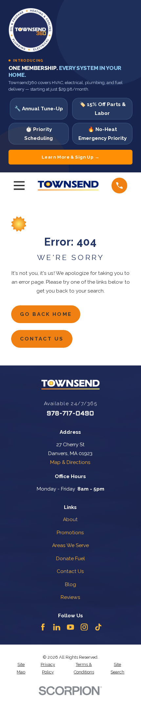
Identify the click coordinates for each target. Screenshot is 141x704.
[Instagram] (84, 627)
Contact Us (42, 339)
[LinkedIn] (56, 627)
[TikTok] (98, 627)
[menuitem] (21, 668)
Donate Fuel (70, 558)
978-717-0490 (70, 414)
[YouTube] (70, 627)
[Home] (68, 186)
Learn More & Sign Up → (70, 157)
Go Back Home (46, 314)
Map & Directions (70, 462)
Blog (70, 584)
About (70, 519)
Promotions (70, 532)
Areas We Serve (70, 545)
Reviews (70, 597)
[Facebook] (43, 627)
